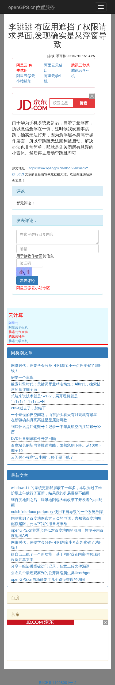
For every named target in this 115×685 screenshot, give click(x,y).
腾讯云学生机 (18, 340)
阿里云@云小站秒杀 (25, 78)
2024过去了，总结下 (28, 407)
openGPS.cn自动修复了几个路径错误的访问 (48, 579)
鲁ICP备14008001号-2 (57, 682)
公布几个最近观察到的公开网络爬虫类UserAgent (52, 572)
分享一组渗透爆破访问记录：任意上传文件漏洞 (50, 566)
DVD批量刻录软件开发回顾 (33, 438)
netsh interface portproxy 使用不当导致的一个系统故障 (57, 511)
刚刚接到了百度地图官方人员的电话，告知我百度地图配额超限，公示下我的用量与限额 (56, 520)
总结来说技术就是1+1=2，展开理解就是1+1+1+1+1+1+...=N (44, 398)
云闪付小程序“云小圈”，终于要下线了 (42, 457)
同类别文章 (21, 353)
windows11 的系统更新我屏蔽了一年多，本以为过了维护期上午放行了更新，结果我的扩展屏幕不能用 (56, 490)
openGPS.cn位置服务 (31, 6)
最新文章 (19, 475)
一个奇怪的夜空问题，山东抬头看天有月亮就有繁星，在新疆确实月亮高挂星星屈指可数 (56, 417)
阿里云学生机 (18, 327)
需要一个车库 (22, 377)
